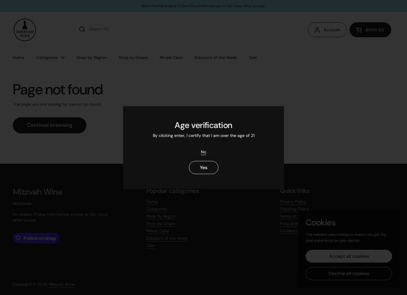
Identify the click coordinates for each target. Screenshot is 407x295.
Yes (203, 167)
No (203, 151)
